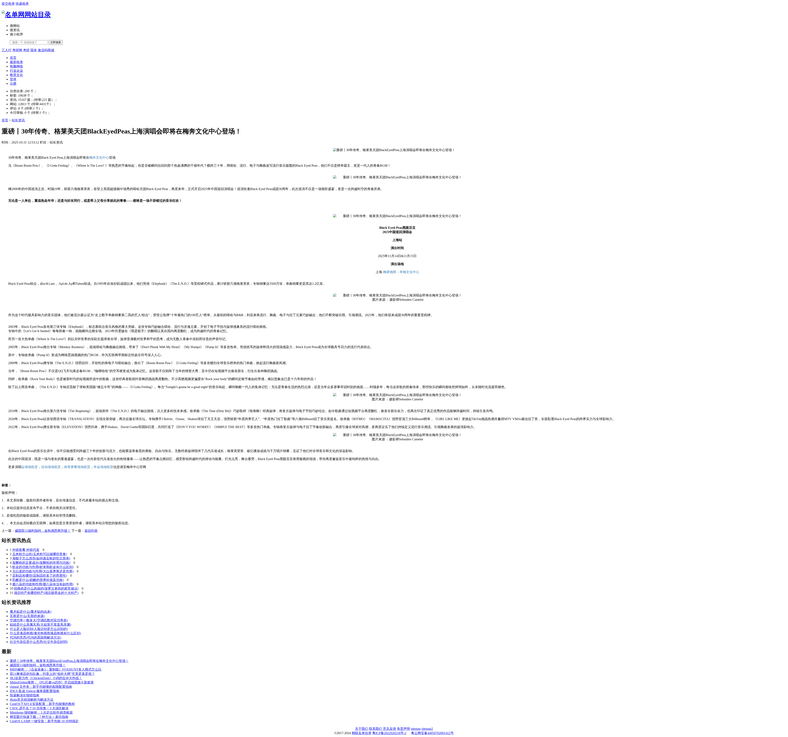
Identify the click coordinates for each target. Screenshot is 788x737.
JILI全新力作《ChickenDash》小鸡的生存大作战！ (46, 678)
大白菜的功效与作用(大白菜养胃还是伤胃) (42, 571)
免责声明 (403, 728)
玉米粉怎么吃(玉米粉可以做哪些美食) (39, 554)
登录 (13, 79)
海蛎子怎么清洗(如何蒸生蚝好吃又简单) (41, 558)
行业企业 (16, 70)
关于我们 (361, 728)
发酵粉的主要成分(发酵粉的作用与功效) (41, 562)
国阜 (33, 50)
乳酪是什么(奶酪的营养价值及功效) (38, 580)
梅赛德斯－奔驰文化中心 (401, 272)
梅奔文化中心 (99, 157)
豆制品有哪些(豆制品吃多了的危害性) (39, 575)
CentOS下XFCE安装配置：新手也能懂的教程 (42, 704)
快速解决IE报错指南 (24, 695)
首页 (13, 57)
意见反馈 (389, 728)
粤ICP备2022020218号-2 (389, 733)
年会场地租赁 (103, 467)
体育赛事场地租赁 (77, 467)
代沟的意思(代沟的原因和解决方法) (35, 637)
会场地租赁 (29, 467)
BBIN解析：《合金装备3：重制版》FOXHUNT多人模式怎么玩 (55, 669)
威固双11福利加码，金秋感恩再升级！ (43, 530)
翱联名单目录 (361, 733)
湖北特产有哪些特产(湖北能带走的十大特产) (46, 593)
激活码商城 (46, 50)
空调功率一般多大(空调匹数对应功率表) (39, 620)
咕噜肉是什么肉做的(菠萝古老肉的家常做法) (46, 588)
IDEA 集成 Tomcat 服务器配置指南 (34, 691)
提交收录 (8, 3)
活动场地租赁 (51, 467)
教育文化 (16, 75)
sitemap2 (427, 728)
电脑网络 (16, 66)
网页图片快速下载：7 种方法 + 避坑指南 (39, 717)
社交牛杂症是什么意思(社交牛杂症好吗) (39, 642)
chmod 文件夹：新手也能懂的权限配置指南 (41, 686)
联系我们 (375, 728)
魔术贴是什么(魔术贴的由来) (30, 611)
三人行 (6, 50)
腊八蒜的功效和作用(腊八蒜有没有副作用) (42, 584)
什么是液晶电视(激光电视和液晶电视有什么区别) (45, 633)
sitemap (416, 728)
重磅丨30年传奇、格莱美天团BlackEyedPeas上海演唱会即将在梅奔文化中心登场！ (69, 661)
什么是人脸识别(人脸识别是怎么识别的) (39, 629)
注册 (13, 83)
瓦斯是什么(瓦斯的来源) (27, 616)
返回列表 (91, 530)
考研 (26, 50)
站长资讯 (18, 120)
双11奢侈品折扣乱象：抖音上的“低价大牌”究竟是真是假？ (52, 673)
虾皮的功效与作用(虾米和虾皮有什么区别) (42, 567)
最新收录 (16, 62)
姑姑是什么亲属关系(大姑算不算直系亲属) (40, 624)
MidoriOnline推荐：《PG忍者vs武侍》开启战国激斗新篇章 (52, 682)
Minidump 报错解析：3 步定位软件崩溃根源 (41, 712)
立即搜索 (55, 42)
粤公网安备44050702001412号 (432, 733)
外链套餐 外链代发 (25, 549)
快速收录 (22, 3)
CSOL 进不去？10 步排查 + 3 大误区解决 (39, 708)
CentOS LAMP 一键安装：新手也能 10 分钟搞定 (44, 721)
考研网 (17, 50)
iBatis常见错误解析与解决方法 (31, 699)
